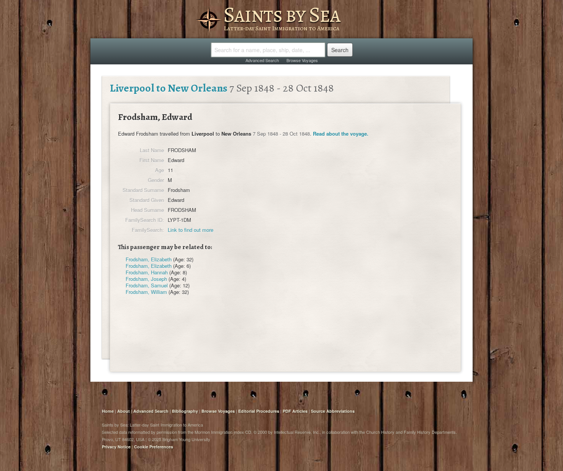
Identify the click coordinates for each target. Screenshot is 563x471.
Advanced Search (262, 60)
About (123, 411)
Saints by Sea (281, 14)
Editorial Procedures (258, 411)
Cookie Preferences (153, 447)
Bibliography (185, 411)
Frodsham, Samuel (147, 285)
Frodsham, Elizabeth (149, 259)
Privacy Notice (116, 447)
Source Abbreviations (333, 411)
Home (108, 411)
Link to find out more (190, 229)
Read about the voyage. (340, 133)
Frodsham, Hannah (147, 272)
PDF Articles (295, 411)
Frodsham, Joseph (146, 278)
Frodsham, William (146, 291)
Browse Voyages (302, 60)
